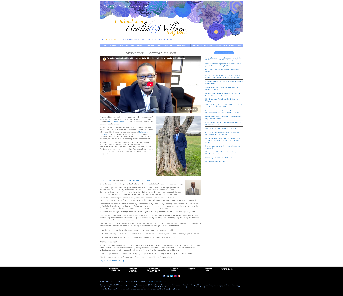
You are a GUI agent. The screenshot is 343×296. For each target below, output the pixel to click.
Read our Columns (154, 45)
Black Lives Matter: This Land (215, 162)
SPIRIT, (148, 39)
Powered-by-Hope (227, 269)
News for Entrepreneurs (202, 45)
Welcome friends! (116, 45)
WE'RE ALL (165, 39)
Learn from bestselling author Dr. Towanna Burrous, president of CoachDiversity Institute (223, 65)
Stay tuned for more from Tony (112, 261)
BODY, (142, 39)
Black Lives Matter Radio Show (139, 180)
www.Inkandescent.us (157, 281)
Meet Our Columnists (134, 45)
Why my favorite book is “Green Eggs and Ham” (221, 128)
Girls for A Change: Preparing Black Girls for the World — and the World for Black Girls (223, 106)
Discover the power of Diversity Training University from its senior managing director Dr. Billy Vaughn (222, 76)
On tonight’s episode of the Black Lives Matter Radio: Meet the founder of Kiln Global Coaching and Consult (223, 59)
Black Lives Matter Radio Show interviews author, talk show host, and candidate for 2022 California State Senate (223, 140)
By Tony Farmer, (106, 180)
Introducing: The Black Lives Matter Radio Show (221, 158)
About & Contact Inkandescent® (228, 45)
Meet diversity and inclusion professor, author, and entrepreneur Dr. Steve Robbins (222, 94)
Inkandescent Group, (118, 122)
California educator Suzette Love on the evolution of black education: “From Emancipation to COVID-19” (222, 112)
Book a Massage (183, 45)
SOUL (153, 39)
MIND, (136, 39)
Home (104, 45)
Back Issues (169, 45)
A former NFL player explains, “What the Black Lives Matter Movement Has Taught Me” (222, 133)
